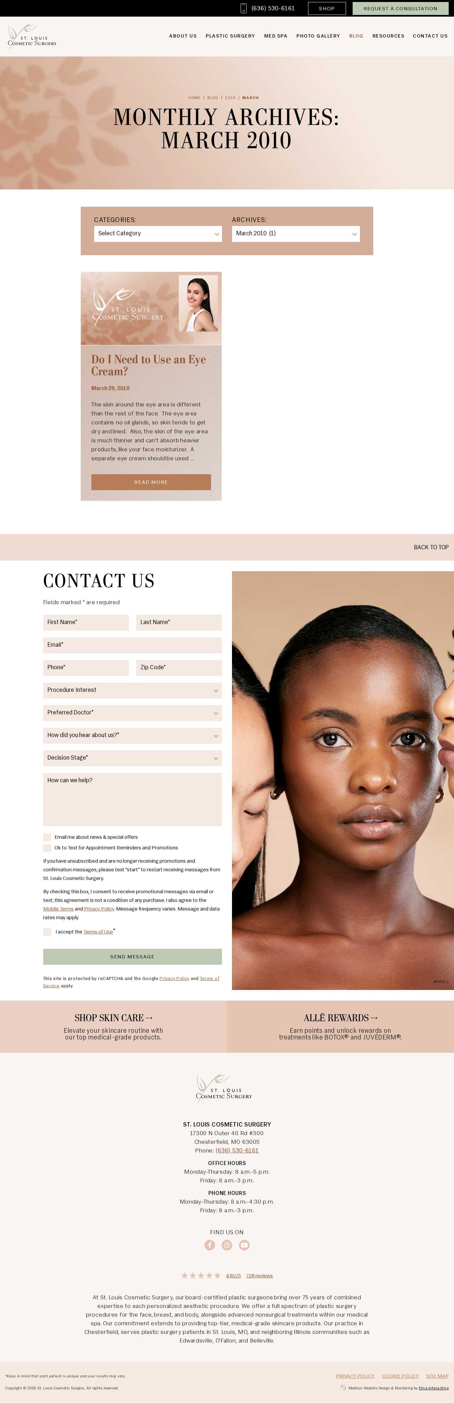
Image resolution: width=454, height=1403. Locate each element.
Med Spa (276, 36)
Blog (356, 36)
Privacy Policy (99, 909)
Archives (248, 220)
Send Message (132, 957)
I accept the (69, 932)
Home (194, 98)
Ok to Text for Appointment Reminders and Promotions (116, 848)
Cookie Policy (400, 1376)
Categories (114, 220)
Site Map (437, 1376)
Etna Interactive (434, 1388)
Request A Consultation (401, 9)
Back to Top (431, 548)
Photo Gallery (318, 36)
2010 (230, 98)
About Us (183, 36)
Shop (327, 9)
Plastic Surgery (230, 36)
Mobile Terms (58, 909)
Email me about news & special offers (96, 837)
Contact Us (430, 36)
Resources (389, 36)
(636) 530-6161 (237, 1151)
